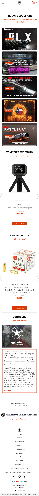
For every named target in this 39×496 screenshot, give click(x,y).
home (19, 434)
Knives (19, 445)
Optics (19, 438)
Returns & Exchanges (19, 468)
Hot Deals (19, 453)
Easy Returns (20, 403)
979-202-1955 (21, 490)
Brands (19, 457)
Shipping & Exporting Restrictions (19, 472)
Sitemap (34, 494)
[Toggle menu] (5, 3)
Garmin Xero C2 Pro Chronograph (19, 208)
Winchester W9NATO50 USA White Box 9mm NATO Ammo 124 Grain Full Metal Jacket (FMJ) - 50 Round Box (19, 290)
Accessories (19, 441)
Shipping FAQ (19, 464)
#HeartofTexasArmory (21, 414)
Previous (1, 196)
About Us (19, 460)
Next (38, 196)
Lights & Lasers (19, 449)
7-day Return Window (21, 406)
